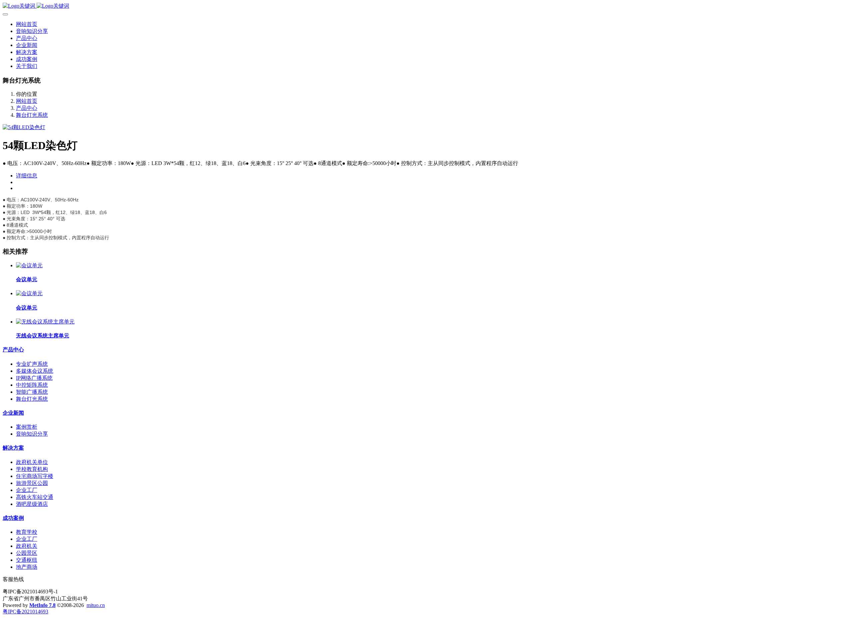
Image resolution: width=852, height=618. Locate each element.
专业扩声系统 (32, 364)
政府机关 (26, 546)
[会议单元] (29, 265)
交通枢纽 (26, 560)
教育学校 (26, 532)
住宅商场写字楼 (34, 476)
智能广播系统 (32, 392)
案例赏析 (26, 427)
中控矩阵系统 (32, 385)
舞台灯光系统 (32, 115)
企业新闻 (13, 413)
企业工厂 (26, 490)
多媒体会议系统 (34, 371)
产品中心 (26, 108)
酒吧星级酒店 (32, 504)
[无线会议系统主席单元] (45, 321)
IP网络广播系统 (34, 378)
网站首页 (26, 24)
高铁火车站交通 (34, 497)
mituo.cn (96, 605)
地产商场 (26, 567)
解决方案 (13, 448)
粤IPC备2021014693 (25, 611)
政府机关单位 (32, 462)
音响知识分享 (32, 434)
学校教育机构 (32, 469)
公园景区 (26, 553)
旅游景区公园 (32, 483)
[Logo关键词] (426, 6)
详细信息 (26, 175)
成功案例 (13, 518)
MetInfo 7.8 (42, 605)
